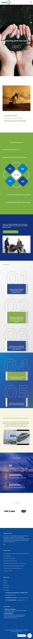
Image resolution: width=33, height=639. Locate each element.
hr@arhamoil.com (21, 600)
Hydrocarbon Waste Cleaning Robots (13, 568)
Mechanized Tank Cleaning (11, 560)
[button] (29, 635)
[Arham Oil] (6, 2)
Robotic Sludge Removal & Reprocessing (14, 565)
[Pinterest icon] (17, 633)
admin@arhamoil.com (23, 597)
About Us (7, 585)
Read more (16, 46)
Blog (6, 580)
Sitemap (7, 587)
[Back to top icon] (16, 626)
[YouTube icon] (15, 633)
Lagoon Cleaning (8, 570)
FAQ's (6, 582)
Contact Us (7, 590)
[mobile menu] (31, 2)
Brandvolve (19, 631)
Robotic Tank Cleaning (10, 558)
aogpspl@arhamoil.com (10, 595)
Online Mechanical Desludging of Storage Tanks (16, 563)
